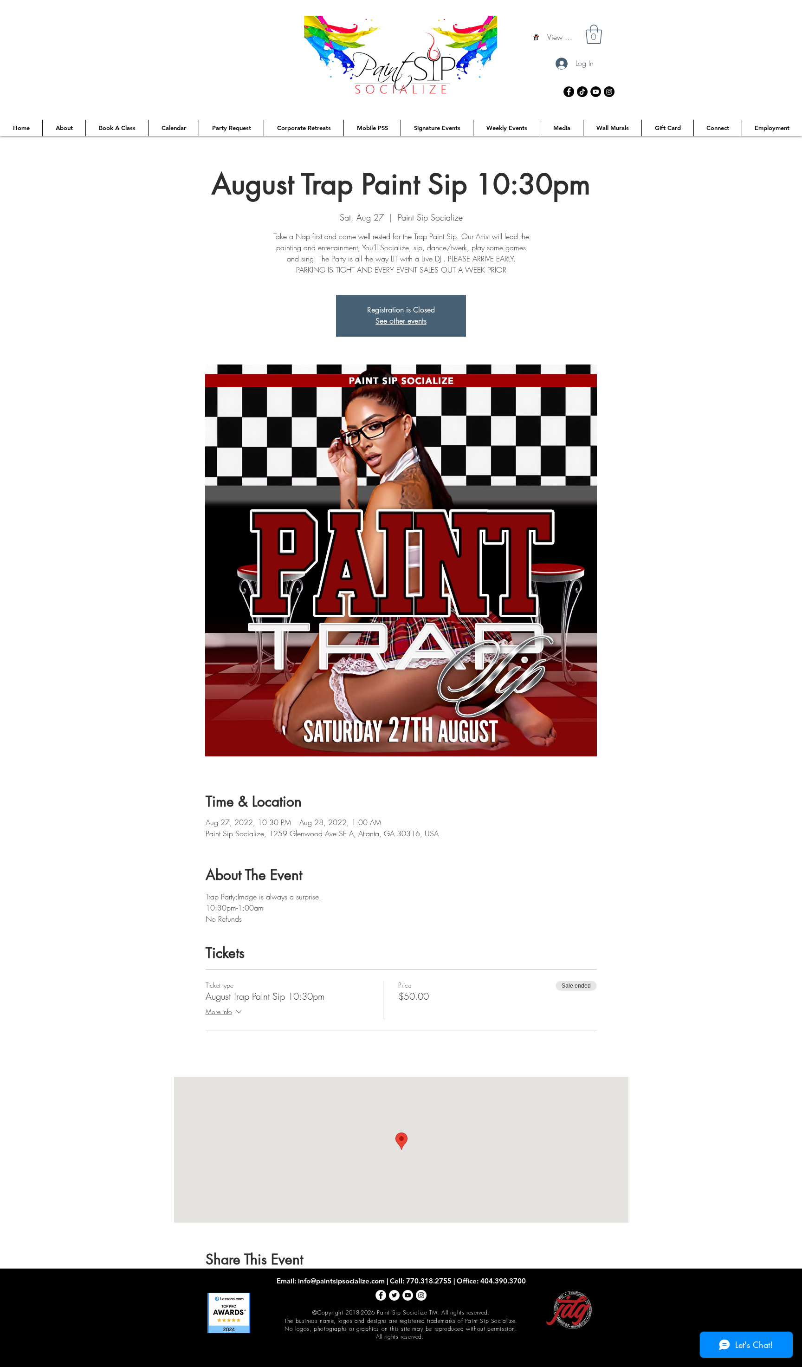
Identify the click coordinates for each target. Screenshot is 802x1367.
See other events (401, 321)
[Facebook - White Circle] (380, 1295)
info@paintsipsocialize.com (341, 1280)
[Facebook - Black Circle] (568, 91)
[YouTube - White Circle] (407, 1295)
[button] (594, 34)
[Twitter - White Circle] (394, 1295)
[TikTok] (582, 91)
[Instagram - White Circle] (421, 1295)
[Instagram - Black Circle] (609, 91)
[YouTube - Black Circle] (595, 91)
